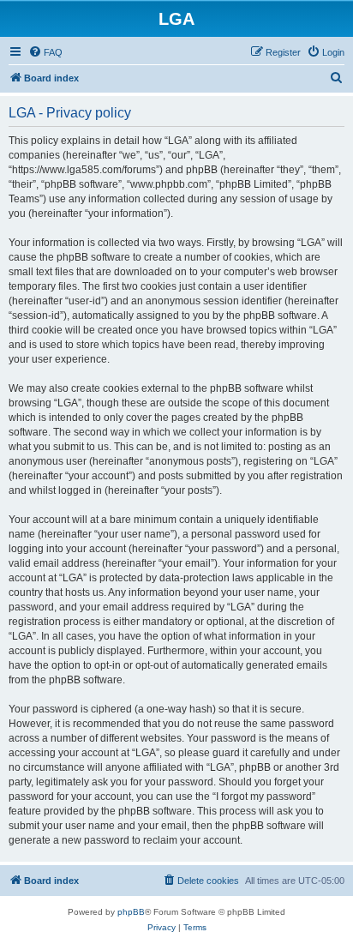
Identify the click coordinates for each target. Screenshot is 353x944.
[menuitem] (45, 52)
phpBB (131, 912)
